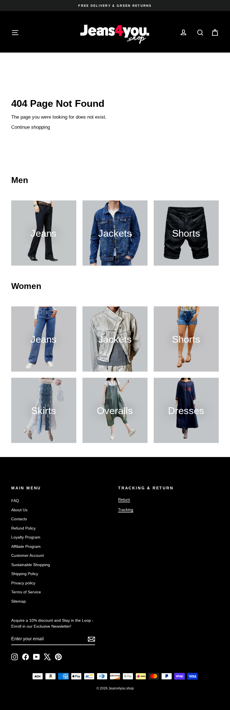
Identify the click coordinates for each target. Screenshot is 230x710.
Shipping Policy (24, 573)
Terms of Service (26, 592)
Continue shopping (30, 127)
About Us (19, 510)
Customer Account (27, 555)
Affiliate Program (26, 546)
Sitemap (18, 601)
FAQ (15, 500)
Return (124, 499)
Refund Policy (23, 528)
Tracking (125, 509)
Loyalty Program (25, 537)
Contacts (19, 519)
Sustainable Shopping (30, 564)
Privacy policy (23, 583)
